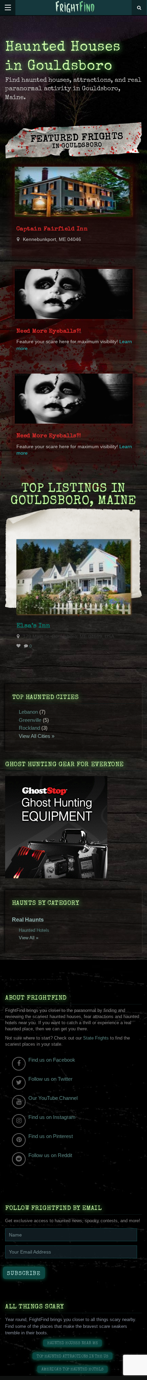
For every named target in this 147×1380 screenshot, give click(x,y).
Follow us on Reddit (50, 1155)
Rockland (29, 728)
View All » (28, 937)
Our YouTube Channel (53, 1098)
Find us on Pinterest (50, 1136)
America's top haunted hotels (72, 1369)
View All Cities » (36, 736)
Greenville (30, 720)
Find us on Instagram (52, 1117)
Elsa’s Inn (33, 626)
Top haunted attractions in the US (72, 1357)
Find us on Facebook (51, 1060)
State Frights (96, 1038)
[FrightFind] (75, 7)
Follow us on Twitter (50, 1079)
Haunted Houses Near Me (72, 1343)
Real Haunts (28, 920)
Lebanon (28, 712)
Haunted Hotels (34, 930)
